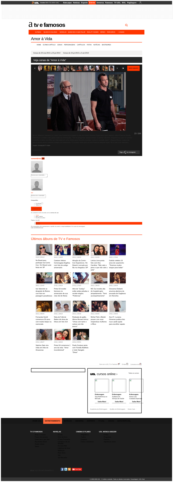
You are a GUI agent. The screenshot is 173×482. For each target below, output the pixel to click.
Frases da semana (41, 437)
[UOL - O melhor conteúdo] (34, 3)
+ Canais (121, 32)
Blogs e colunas (50, 32)
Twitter (37, 205)
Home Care (131, 409)
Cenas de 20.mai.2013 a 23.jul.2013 (46, 53)
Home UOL (36, 421)
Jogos (111, 421)
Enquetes (84, 439)
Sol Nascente (62, 457)
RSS (69, 469)
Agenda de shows (110, 442)
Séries (102, 32)
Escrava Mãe (62, 446)
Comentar (36, 209)
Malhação (61, 450)
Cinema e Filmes (83, 432)
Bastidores (106, 45)
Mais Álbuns (133, 68)
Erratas (124, 364)
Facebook (38, 203)
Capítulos (81, 45)
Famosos (109, 3)
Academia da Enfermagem (98, 409)
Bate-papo (67, 3)
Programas (107, 437)
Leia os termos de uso (37, 227)
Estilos (106, 435)
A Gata (60, 435)
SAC (57, 3)
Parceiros (111, 32)
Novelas (63, 32)
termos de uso (55, 212)
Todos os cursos (134, 373)
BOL (124, 3)
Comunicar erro (135, 364)
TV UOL (117, 3)
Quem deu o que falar (76, 32)
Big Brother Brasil (41, 442)
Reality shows (93, 32)
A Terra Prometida (64, 439)
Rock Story (61, 453)
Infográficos (85, 435)
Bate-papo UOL (124, 421)
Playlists (107, 439)
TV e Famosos (49, 25)
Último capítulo (49, 45)
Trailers (83, 437)
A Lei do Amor (62, 437)
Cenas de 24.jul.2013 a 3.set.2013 (76, 53)
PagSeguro (131, 3)
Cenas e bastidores (87, 442)
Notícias (76, 3)
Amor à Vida (41, 38)
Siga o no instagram (127, 152)
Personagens (69, 45)
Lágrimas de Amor (64, 448)
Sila (59, 455)
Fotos (89, 45)
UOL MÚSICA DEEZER (107, 432)
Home (39, 45)
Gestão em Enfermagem (117, 409)
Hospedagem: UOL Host (138, 479)
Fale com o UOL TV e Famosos (108, 364)
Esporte (84, 3)
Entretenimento (52, 421)
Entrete (92, 3)
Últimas (38, 32)
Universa (100, 3)
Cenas (59, 45)
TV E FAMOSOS (36, 432)
